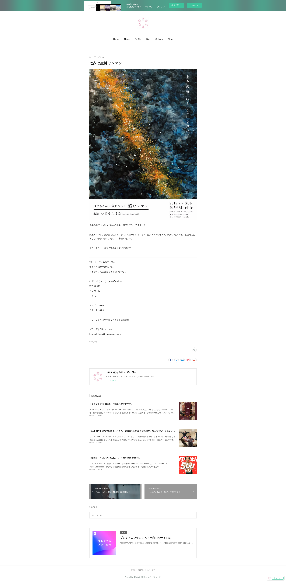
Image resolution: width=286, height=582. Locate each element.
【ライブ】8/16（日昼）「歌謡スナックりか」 (111, 403)
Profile (138, 39)
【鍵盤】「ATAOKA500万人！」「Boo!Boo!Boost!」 (115, 457)
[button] (116, 39)
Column (159, 39)
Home (116, 39)
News (126, 39)
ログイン (194, 5)
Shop (170, 39)
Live (148, 39)
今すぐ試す (176, 5)
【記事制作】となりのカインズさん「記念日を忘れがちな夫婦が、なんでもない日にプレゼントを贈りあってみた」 (143, 430)
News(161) (93, 342)
